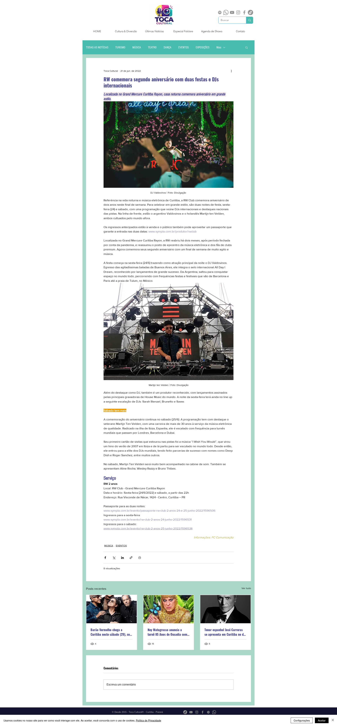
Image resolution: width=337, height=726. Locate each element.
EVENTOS (183, 47)
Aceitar (322, 720)
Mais (218, 47)
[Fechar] (333, 720)
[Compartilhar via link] (131, 557)
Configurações (302, 720)
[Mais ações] (231, 71)
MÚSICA (136, 47)
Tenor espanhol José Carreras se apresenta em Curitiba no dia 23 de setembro (225, 632)
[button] (246, 47)
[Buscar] (249, 20)
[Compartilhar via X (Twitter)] (113, 557)
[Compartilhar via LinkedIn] (122, 557)
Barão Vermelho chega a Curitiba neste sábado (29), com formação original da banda (111, 632)
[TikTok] (250, 12)
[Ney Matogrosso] (168, 609)
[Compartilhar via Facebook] (105, 557)
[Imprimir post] (139, 557)
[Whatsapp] (226, 12)
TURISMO (120, 47)
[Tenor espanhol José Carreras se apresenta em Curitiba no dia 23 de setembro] (225, 609)
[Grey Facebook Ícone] (244, 12)
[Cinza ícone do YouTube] (232, 12)
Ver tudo (246, 588)
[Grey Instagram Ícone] (238, 12)
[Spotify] (219, 12)
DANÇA (167, 47)
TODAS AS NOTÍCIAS (97, 47)
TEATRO (152, 47)
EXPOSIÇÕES (202, 47)
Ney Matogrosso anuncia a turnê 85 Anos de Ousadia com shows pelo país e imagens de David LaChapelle (167, 632)
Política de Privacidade (148, 720)
